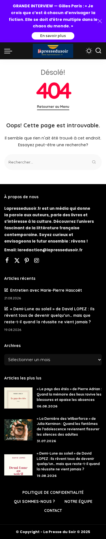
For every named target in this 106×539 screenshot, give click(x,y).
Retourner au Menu (53, 106)
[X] (17, 261)
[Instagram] (37, 261)
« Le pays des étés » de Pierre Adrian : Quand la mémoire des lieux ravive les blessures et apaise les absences (69, 394)
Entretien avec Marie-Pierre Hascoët (46, 290)
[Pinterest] (27, 261)
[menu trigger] (9, 50)
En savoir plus (53, 36)
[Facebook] (7, 261)
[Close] (100, 21)
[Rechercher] (98, 50)
